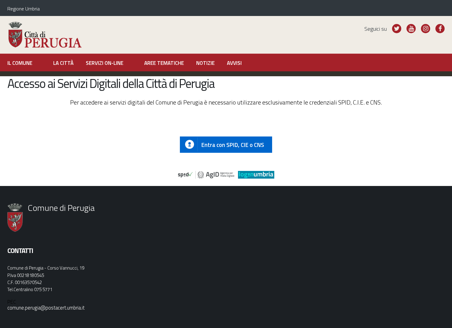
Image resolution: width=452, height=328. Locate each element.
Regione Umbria (23, 8)
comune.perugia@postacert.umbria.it (46, 307)
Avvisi (234, 63)
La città (63, 63)
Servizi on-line (104, 63)
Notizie (205, 63)
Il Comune (19, 63)
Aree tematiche (164, 63)
